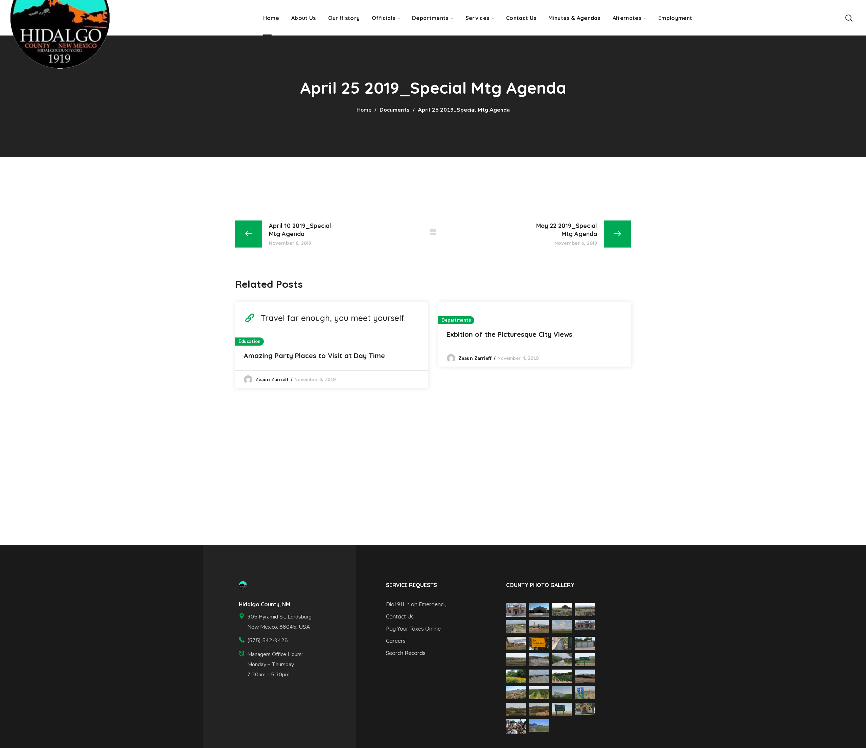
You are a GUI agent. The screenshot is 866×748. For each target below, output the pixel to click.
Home (364, 110)
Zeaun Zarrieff (272, 379)
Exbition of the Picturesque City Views (509, 334)
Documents (395, 110)
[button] (848, 18)
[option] (331, 345)
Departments (456, 320)
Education (249, 341)
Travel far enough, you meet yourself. (333, 318)
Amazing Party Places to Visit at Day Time (314, 355)
